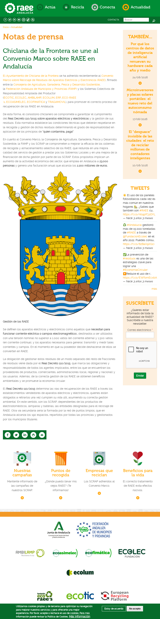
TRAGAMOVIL (57, 101)
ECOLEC (20, 97)
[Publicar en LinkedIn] (25, 434)
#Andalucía (134, 224)
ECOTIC (9, 97)
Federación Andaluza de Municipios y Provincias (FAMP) (41, 88)
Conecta (107, 7)
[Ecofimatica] (98, 553)
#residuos (129, 258)
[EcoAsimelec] (65, 553)
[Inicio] (19, 4)
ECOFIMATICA (36, 101)
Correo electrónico (140, 330)
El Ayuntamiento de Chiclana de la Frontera (31, 75)
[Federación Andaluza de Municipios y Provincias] (94, 529)
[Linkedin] (14, 19)
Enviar (140, 375)
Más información (79, 616)
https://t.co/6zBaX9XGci (138, 244)
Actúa (50, 7)
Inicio (6, 27)
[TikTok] (28, 19)
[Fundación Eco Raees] (45, 595)
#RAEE (144, 210)
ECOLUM (48, 97)
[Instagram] (23, 19)
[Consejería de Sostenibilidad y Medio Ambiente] (58, 529)
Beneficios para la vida (137, 472)
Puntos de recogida (60, 472)
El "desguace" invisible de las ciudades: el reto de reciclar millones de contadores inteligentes (140, 145)
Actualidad (140, 7)
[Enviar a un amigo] (42, 434)
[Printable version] (33, 434)
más (154, 288)
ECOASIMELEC (16, 101)
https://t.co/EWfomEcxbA (140, 277)
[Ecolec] (131, 553)
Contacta (113, 20)
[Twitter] (10, 19)
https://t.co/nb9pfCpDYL (139, 214)
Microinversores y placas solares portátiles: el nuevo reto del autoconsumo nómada (140, 101)
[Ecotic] (80, 595)
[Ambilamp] (30, 553)
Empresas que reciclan (99, 472)
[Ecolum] (80, 572)
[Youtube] (19, 19)
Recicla (77, 7)
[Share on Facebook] (8, 434)
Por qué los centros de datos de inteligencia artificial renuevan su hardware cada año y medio (140, 57)
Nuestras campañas (22, 472)
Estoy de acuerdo (113, 608)
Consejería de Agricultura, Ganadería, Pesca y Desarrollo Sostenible (56, 84)
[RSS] (32, 19)
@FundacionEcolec (135, 236)
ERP (58, 97)
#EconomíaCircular (135, 269)
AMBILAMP (34, 97)
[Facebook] (5, 19)
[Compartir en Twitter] (16, 434)
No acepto (134, 608)
